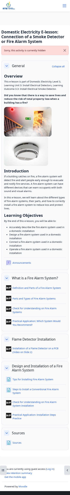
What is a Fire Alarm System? (35, 278)
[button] (6, 65)
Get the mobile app (15, 477)
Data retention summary (18, 473)
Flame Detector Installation (34, 339)
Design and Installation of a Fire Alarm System (37, 368)
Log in (50, 469)
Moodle (23, 486)
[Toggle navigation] (64, 5)
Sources (18, 433)
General (18, 66)
